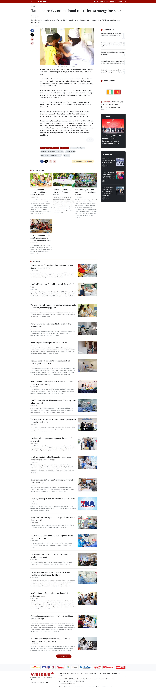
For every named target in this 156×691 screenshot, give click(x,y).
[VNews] (53, 667)
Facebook (32, 30)
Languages (93, 673)
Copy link (32, 43)
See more (36, 261)
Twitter (32, 35)
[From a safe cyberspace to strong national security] (120, 162)
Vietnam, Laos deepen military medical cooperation (112, 53)
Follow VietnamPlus (78, 161)
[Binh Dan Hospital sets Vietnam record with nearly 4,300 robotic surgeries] (87, 405)
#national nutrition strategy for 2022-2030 (52, 151)
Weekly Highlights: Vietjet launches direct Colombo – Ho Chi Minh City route (108, 175)
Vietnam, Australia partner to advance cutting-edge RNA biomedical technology (53, 420)
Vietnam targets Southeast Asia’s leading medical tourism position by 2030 (50, 362)
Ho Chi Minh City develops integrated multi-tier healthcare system (49, 594)
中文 (116, 1)
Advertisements (116, 673)
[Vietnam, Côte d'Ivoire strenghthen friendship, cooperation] (113, 91)
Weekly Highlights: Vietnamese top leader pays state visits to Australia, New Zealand (108, 191)
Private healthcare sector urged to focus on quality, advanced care (50, 325)
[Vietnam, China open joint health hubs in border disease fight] (87, 503)
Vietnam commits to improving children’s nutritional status (38, 192)
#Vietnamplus (64, 148)
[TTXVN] (46, 667)
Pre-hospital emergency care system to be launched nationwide (51, 439)
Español (112, 1)
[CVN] (97, 667)
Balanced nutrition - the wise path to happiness (62, 190)
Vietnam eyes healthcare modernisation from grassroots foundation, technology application (53, 306)
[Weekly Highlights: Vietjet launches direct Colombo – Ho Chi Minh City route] (120, 175)
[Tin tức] (60, 667)
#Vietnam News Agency (77, 148)
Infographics (109, 81)
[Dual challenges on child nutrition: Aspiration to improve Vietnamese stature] (41, 226)
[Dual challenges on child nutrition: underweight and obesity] (86, 180)
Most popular (109, 30)
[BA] (120, 667)
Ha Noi (67, 155)
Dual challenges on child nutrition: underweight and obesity (85, 192)
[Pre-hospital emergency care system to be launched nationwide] (87, 443)
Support (86, 673)
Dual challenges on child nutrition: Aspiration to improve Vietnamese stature (41, 238)
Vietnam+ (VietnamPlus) (43, 1)
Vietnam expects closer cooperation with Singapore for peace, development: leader (111, 139)
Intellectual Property (64, 673)
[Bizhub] (75, 667)
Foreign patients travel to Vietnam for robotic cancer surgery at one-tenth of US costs (51, 458)
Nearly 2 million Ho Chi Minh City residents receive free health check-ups (52, 481)
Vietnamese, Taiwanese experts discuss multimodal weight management (51, 555)
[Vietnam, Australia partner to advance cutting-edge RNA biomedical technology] (87, 424)
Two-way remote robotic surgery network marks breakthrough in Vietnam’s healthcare (50, 573)
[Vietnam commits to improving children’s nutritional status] (41, 180)
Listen (107, 165)
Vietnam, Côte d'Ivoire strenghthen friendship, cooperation (112, 104)
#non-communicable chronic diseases (51, 155)
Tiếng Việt (96, 1)
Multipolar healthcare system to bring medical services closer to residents (52, 518)
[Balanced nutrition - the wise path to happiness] (64, 180)
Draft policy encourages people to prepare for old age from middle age (51, 617)
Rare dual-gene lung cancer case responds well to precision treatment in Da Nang (50, 640)
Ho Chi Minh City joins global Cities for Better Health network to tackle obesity (51, 382)
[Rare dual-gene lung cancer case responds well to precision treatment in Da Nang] (87, 643)
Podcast (108, 155)
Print (32, 39)
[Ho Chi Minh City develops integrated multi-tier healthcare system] (87, 598)
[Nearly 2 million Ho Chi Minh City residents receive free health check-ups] (87, 484)
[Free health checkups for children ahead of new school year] (87, 289)
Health (32, 6)
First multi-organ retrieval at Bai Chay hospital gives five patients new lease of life (112, 45)
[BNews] (67, 667)
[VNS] (85, 667)
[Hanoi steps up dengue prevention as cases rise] (87, 347)
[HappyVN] (35, 667)
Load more (64, 656)
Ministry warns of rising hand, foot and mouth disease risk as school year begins (52, 266)
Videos (107, 116)
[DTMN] (108, 667)
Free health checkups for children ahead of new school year (52, 285)
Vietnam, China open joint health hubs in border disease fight (52, 500)
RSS (81, 673)
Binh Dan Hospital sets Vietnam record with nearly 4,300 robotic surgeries (53, 401)
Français (106, 1)
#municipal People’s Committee (49, 148)
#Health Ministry (70, 151)
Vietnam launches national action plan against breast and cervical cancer (51, 536)
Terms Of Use (74, 673)
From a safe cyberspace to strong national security (108, 160)
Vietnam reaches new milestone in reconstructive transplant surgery (111, 34)
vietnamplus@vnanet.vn (68, 683)
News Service (106, 673)
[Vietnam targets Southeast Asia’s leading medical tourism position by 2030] (87, 365)
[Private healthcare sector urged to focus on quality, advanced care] (87, 328)
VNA (99, 673)
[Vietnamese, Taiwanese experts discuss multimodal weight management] (87, 559)
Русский (120, 1)
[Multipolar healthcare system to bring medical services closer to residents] (87, 522)
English (101, 1)
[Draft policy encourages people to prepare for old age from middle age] (87, 621)
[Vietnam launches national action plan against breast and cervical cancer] (87, 540)
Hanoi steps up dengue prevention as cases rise (49, 342)
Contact (61, 675)
